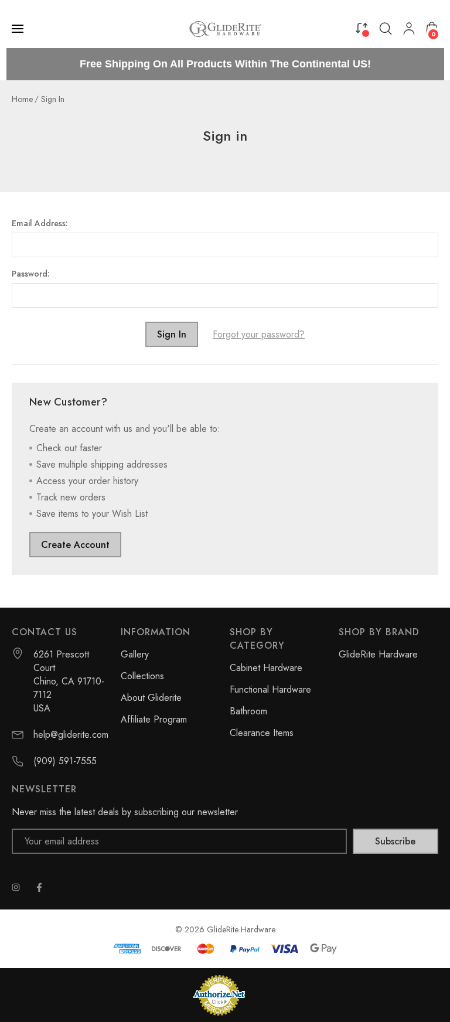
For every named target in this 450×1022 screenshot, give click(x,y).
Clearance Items (262, 733)
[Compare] (361, 27)
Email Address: (40, 223)
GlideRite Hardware (378, 654)
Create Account (75, 544)
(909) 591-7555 (65, 761)
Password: (31, 273)
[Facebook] (39, 887)
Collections (142, 676)
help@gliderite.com (70, 734)
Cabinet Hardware (266, 667)
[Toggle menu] (19, 29)
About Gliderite (151, 697)
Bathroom (248, 711)
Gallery (135, 654)
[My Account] (409, 28)
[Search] (386, 28)
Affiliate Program (154, 719)
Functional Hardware (270, 689)
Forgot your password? (259, 334)
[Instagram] (16, 887)
